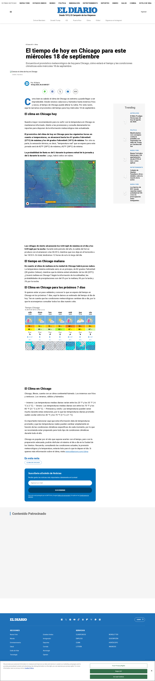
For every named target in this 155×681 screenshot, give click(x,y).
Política (62, 3)
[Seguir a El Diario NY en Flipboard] (87, 619)
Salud (124, 3)
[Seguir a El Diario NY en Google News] (83, 619)
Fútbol (98, 20)
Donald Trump (55, 20)
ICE (67, 20)
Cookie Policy (29, 668)
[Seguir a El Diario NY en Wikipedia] (91, 619)
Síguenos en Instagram (114, 20)
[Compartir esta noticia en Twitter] (60, 91)
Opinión (45, 654)
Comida (133, 3)
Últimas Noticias (9, 3)
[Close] (151, 670)
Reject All (118, 671)
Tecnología (13, 654)
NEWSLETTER (113, 634)
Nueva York (25, 3)
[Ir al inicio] (18, 619)
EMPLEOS (79, 638)
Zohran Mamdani (39, 20)
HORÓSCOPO (113, 642)
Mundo (52, 3)
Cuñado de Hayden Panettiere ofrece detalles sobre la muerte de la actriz (137, 175)
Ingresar (144, 12)
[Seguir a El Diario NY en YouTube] (74, 619)
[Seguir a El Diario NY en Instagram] (70, 619)
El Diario (37, 83)
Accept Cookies (118, 676)
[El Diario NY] (77, 11)
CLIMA (78, 642)
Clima (89, 20)
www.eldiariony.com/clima (76, 451)
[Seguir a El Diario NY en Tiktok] (79, 619)
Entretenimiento (90, 3)
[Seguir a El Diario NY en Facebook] (62, 619)
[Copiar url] (75, 91)
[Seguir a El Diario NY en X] (66, 619)
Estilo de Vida (145, 3)
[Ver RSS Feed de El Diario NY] (100, 619)
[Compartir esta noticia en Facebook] (52, 91)
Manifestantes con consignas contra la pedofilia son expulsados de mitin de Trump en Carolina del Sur (136, 139)
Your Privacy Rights (118, 665)
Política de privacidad (63, 495)
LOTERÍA (79, 646)
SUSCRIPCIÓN (113, 638)
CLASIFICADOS (81, 634)
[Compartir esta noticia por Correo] (67, 91)
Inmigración (74, 3)
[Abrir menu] (10, 11)
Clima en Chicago (33, 462)
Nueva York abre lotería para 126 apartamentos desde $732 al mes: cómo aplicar (136, 158)
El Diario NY (29, 44)
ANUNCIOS (112, 646)
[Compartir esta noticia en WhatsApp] (44, 91)
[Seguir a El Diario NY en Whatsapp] (95, 619)
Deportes (105, 3)
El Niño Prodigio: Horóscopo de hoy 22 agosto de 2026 (136, 119)
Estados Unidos (39, 3)
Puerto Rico (77, 20)
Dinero (115, 3)
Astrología (134, 113)
